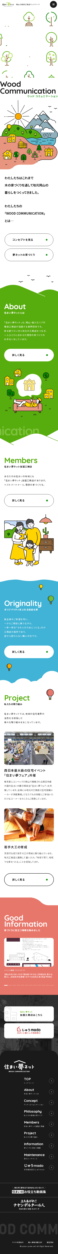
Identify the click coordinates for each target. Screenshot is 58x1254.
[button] (6, 985)
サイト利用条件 (18, 1242)
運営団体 (50, 1242)
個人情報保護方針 (35, 1242)
